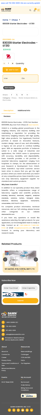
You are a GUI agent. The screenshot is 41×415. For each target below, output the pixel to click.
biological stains (33, 198)
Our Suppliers (25, 363)
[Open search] (30, 10)
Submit (20, 300)
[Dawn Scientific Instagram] (18, 410)
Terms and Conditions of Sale (10, 364)
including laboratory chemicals (13, 195)
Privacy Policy (6, 360)
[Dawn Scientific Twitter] (13, 410)
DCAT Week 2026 (7, 382)
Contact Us (6, 354)
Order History (25, 385)
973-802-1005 (11, 330)
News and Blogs (26, 352)
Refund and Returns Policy (8, 369)
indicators (5, 201)
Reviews (7, 116)
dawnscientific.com (8, 214)
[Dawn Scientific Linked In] (31, 410)
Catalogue (25, 354)
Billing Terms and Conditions (27, 389)
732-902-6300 (11, 326)
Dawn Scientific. (33, 125)
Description (8, 110)
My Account (25, 382)
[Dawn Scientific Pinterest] (27, 410)
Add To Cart (13, 70)
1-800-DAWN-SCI (12, 322)
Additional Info (24, 110)
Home (5, 20)
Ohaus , (14, 98)
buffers (21, 198)
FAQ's (23, 360)
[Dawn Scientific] (6, 11)
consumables (6, 203)
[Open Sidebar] (38, 10)
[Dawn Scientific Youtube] (22, 410)
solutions (14, 198)
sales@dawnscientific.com (23, 228)
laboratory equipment (19, 201)
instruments (35, 201)
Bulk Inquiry (9, 88)
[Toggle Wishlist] (25, 70)
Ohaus (15, 20)
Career (4, 357)
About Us (5, 352)
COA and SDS (25, 357)
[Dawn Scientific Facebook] (9, 410)
